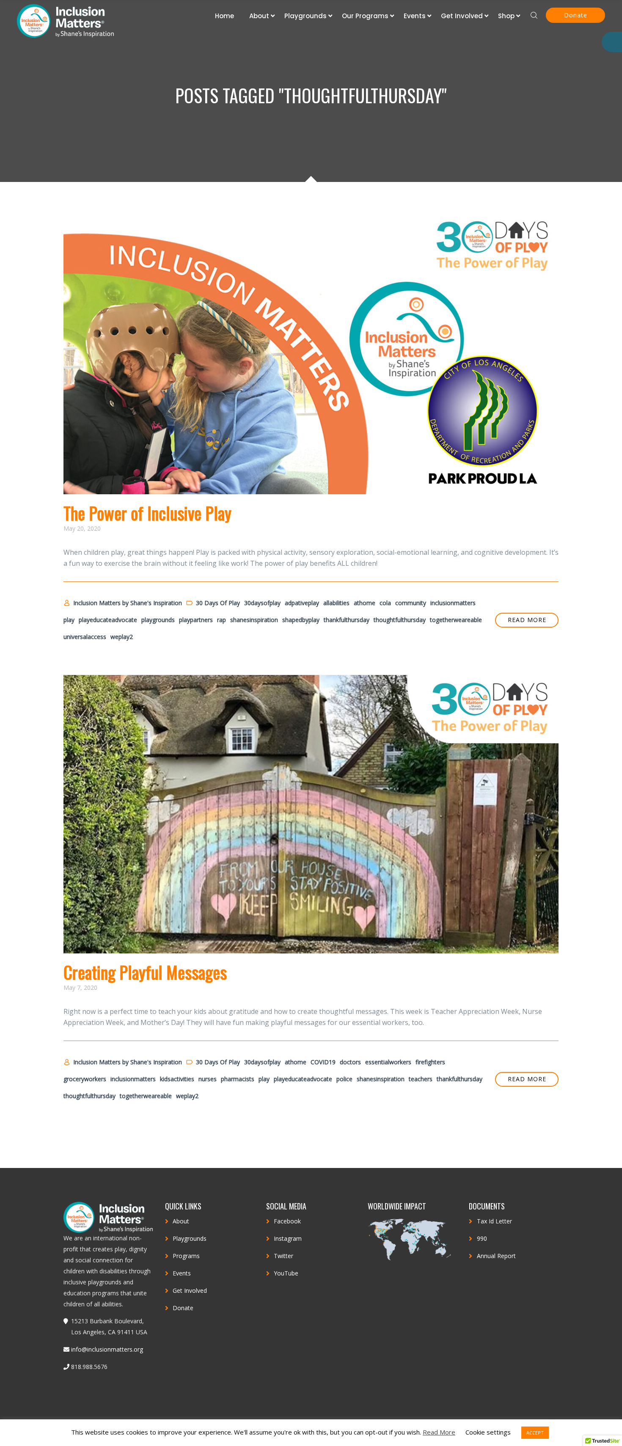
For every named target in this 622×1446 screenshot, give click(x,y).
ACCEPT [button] (535, 1432)
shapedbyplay (300, 620)
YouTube (286, 1273)
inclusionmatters (453, 603)
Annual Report (496, 1256)
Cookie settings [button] (488, 1432)
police (344, 1079)
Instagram (288, 1238)
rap (221, 620)
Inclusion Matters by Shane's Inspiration (127, 603)
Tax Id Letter (494, 1221)
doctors (350, 1062)
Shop (506, 15)
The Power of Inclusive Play (147, 513)
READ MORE (527, 620)
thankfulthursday (346, 620)
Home (224, 15)
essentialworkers (388, 1062)
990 (482, 1238)
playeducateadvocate (108, 620)
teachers (420, 1079)
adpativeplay (302, 603)
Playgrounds (305, 15)
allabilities (336, 603)
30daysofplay (262, 603)
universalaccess (84, 637)
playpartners (196, 620)
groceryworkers (84, 1079)
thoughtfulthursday (400, 620)
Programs (186, 1256)
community (410, 603)
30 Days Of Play (218, 603)
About (259, 15)
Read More (439, 1432)
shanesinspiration (254, 620)
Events (415, 15)
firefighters (430, 1062)
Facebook (287, 1221)
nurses (207, 1079)
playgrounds (158, 620)
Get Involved (462, 15)
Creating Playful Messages (145, 972)
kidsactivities (177, 1079)
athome (364, 603)
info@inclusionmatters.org (107, 1349)
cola (385, 603)
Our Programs (365, 15)
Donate (575, 15)
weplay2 (121, 637)
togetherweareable (456, 620)
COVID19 (323, 1062)
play (68, 620)
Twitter (283, 1256)
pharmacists (237, 1079)
